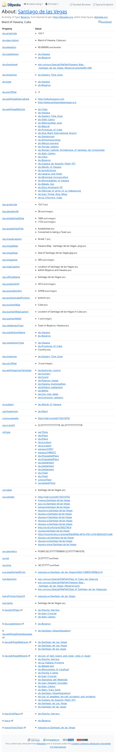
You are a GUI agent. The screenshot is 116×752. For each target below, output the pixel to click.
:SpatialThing (46, 483)
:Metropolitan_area (50, 122)
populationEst (12, 290)
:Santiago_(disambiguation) (54, 630)
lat (5, 558)
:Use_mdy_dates (48, 394)
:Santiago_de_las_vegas (52, 648)
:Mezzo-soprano (48, 143)
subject (8, 404)
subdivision (10, 54)
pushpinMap (11, 304)
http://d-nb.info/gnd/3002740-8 (54, 527)
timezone (9, 356)
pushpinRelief (11, 318)
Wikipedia (41, 743)
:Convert (44, 373)
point (8, 425)
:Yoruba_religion (48, 146)
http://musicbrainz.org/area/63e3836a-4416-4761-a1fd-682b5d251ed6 (75, 534)
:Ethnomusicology (49, 139)
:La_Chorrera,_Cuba (50, 197)
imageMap (10, 245)
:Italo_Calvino (46, 153)
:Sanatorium (46, 136)
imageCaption (12, 239)
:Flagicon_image (48, 380)
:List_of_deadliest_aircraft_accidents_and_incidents (66, 696)
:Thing (43, 432)
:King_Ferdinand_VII (50, 187)
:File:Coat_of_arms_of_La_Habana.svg (59, 190)
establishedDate (13, 218)
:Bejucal (44, 126)
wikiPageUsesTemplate (16, 370)
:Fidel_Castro (46, 119)
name (7, 603)
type (6, 81)
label (7, 490)
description (10, 40)
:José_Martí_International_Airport (57, 133)
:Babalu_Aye (46, 184)
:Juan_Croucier (47, 613)
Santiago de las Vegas (42, 11)
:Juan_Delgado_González (52, 683)
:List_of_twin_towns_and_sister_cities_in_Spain (64, 655)
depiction (9, 579)
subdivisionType (13, 342)
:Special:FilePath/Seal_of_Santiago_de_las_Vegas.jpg (72, 589)
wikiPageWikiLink (13, 109)
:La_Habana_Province (51, 662)
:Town (43, 472)
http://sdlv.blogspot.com (51, 99)
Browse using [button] (33, 4)
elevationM (10, 211)
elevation (9, 47)
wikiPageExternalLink (15, 99)
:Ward (43, 411)
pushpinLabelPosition (16, 297)
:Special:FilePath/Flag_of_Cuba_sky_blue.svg (68, 579)
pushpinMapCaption (15, 311)
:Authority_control (49, 370)
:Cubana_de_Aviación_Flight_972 (56, 163)
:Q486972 (47, 452)
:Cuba (42, 109)
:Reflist (43, 390)
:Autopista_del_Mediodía (52, 679)
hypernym (10, 411)
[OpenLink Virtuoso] (33, 739)
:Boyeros (44, 57)
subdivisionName (13, 332)
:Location (44, 442)
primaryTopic (14, 727)
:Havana (44, 54)
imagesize (9, 259)
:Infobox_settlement (50, 387)
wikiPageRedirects (16, 642)
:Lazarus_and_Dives (50, 173)
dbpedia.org (101, 17)
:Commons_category (50, 397)
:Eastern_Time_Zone (50, 74)
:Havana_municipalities (52, 383)
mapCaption (11, 266)
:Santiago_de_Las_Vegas (52, 642)
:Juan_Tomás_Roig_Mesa (52, 194)
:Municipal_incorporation (53, 177)
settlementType (12, 325)
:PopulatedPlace (48, 455)
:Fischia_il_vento (48, 672)
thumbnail (10, 64)
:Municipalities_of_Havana (53, 180)
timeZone (9, 74)
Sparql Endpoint (104, 4)
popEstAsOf (10, 283)
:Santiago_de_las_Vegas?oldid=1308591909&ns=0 (70, 572)
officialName (11, 277)
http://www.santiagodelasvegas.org (57, 102)
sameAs (10, 418)
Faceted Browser (81, 4)
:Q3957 (45, 449)
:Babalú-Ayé (46, 666)
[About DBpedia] (11, 4)
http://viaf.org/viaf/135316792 (54, 418)
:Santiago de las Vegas (54, 500)
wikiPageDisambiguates (17, 634)
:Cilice (42, 156)
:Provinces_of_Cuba (50, 129)
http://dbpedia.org (63, 17)
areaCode (9, 33)
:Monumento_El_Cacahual (53, 669)
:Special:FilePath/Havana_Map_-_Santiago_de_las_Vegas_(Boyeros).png (61, 584)
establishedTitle (12, 228)
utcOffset (9, 92)
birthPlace (12, 610)
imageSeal (10, 252)
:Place (43, 435)
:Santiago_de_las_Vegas (56, 596)
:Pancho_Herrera (48, 610)
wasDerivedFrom (13, 572)
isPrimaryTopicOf (13, 596)
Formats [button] (52, 4)
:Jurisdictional (47, 170)
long (6, 565)
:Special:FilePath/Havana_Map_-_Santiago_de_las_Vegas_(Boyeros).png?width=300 (65, 66)
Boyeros (25, 17)
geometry (9, 551)
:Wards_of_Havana (49, 167)
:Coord (43, 377)
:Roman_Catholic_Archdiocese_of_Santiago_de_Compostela (71, 150)
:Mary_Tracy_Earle (49, 689)
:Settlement (46, 462)
